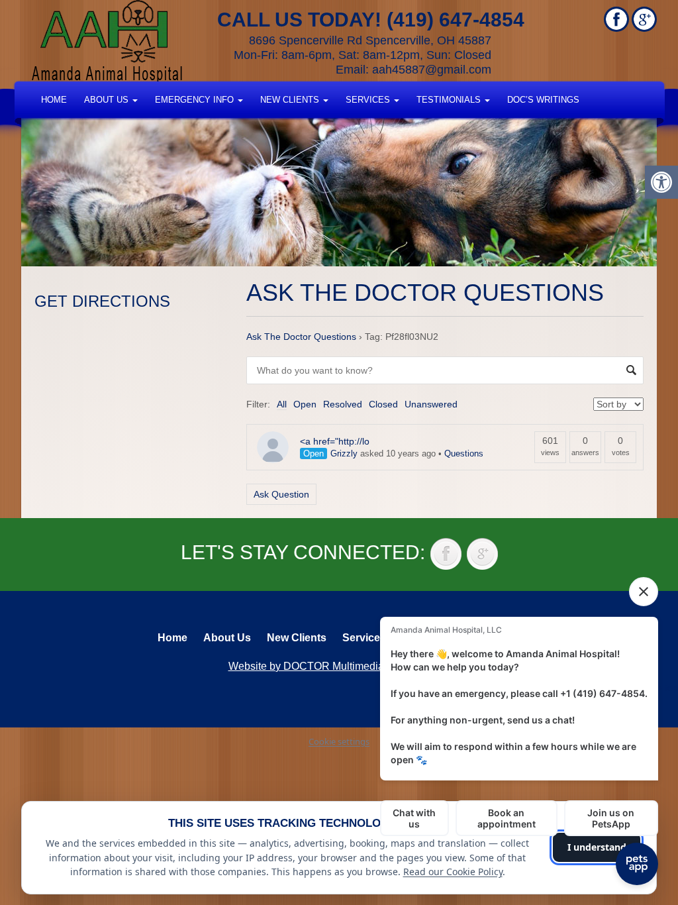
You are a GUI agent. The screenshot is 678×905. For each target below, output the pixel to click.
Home (54, 100)
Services (369, 100)
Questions (463, 453)
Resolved (342, 404)
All (282, 404)
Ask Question (281, 494)
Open (304, 404)
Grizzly (344, 453)
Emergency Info (195, 100)
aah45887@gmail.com (431, 69)
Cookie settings (339, 741)
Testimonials (449, 100)
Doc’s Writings (543, 100)
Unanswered (431, 404)
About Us (107, 100)
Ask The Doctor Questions (301, 336)
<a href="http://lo (334, 441)
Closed (383, 404)
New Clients (291, 100)
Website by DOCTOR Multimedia (306, 666)
